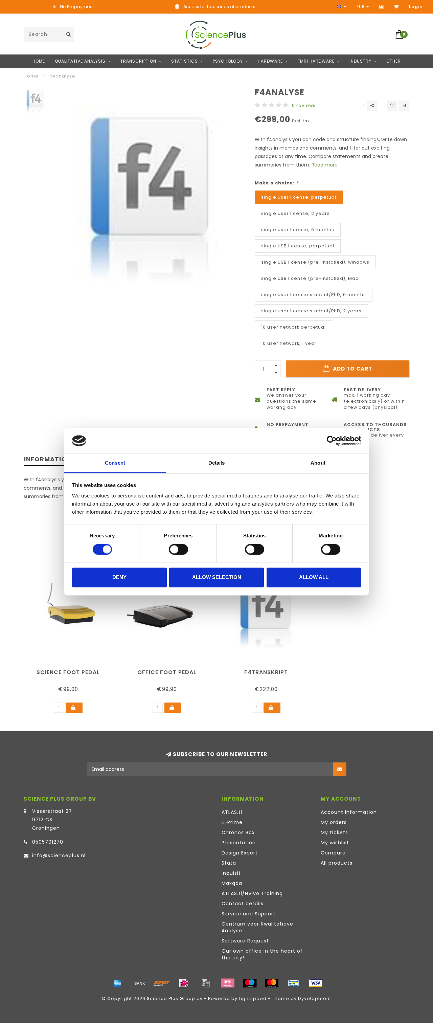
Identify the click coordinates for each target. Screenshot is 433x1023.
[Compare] (381, 6)
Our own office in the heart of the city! (262, 954)
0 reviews (304, 105)
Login (416, 6)
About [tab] (318, 463)
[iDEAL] (183, 983)
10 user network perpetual (293, 327)
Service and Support (249, 913)
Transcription (138, 61)
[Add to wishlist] (392, 106)
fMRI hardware (316, 61)
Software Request (245, 940)
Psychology (228, 61)
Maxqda (232, 883)
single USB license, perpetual (297, 246)
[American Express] (117, 983)
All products (336, 863)
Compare (333, 852)
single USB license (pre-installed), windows (315, 262)
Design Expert (240, 852)
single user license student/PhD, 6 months (313, 294)
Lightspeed (253, 998)
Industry (360, 61)
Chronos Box (238, 832)
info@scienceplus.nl (59, 855)
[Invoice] (205, 983)
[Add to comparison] (404, 106)
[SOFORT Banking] (161, 983)
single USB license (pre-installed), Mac (310, 278)
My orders (334, 822)
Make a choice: (277, 183)
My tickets (334, 832)
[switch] (178, 549)
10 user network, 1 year (289, 343)
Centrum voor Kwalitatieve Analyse (257, 927)
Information (47, 459)
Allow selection (216, 577)
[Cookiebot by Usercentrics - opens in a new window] (331, 441)
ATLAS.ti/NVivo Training (252, 893)
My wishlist (335, 842)
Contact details (243, 903)
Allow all (313, 577)
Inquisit (231, 873)
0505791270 (47, 842)
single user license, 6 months (297, 229)
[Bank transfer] (139, 983)
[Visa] (315, 983)
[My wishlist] (396, 6)
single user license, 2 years (295, 213)
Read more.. (326, 164)
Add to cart (352, 368)
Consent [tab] (115, 463)
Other (393, 61)
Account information (349, 812)
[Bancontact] (293, 983)
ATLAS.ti (232, 812)
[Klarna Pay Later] (227, 983)
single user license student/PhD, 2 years (311, 311)
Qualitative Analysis (80, 61)
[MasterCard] (271, 983)
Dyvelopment (314, 998)
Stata (229, 863)
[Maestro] (249, 983)
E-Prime (232, 822)
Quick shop (71, 670)
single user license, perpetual (298, 197)
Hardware (270, 61)
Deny (119, 577)
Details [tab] (216, 463)
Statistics (184, 61)
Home (38, 61)
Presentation (239, 842)
